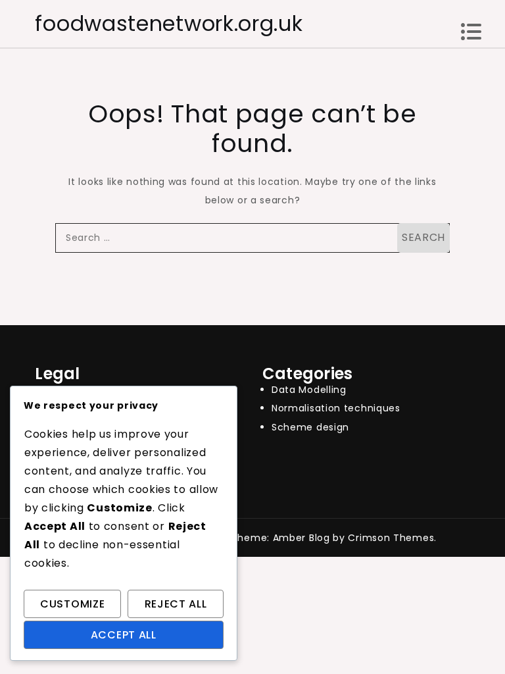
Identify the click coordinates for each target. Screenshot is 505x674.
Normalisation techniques (336, 408)
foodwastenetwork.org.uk (168, 23)
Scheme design (310, 427)
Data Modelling (309, 389)
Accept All (123, 634)
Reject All (176, 603)
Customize (72, 603)
